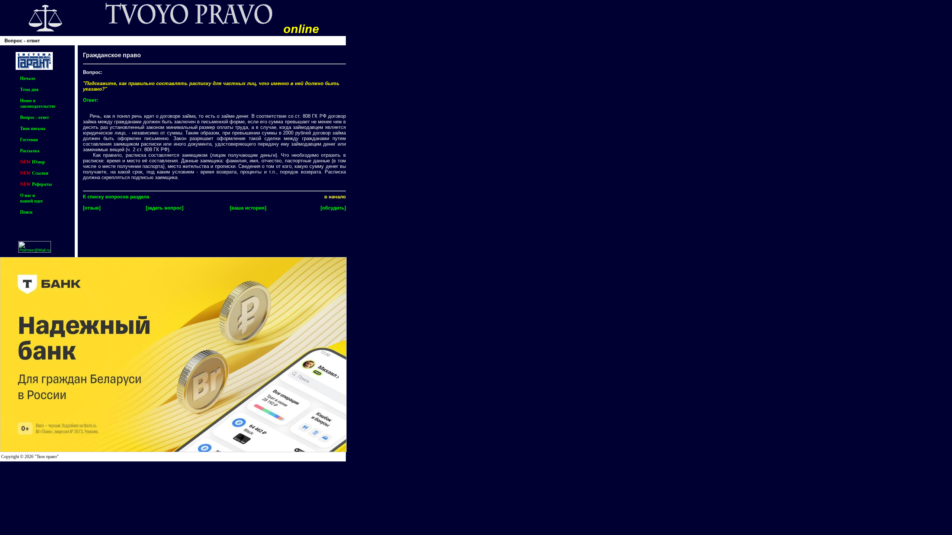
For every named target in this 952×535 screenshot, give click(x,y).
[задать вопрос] (164, 208)
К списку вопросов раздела (116, 197)
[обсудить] (333, 208)
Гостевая (29, 139)
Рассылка (29, 150)
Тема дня (29, 89)
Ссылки (40, 173)
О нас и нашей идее (31, 198)
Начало (27, 78)
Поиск (26, 212)
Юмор (38, 162)
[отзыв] (91, 208)
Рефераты (42, 184)
